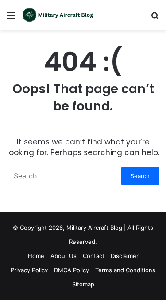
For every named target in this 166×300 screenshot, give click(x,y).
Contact (93, 255)
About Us (63, 255)
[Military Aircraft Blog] (57, 15)
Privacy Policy (29, 269)
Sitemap (83, 284)
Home (36, 255)
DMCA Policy (71, 269)
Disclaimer (125, 255)
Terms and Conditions (125, 269)
